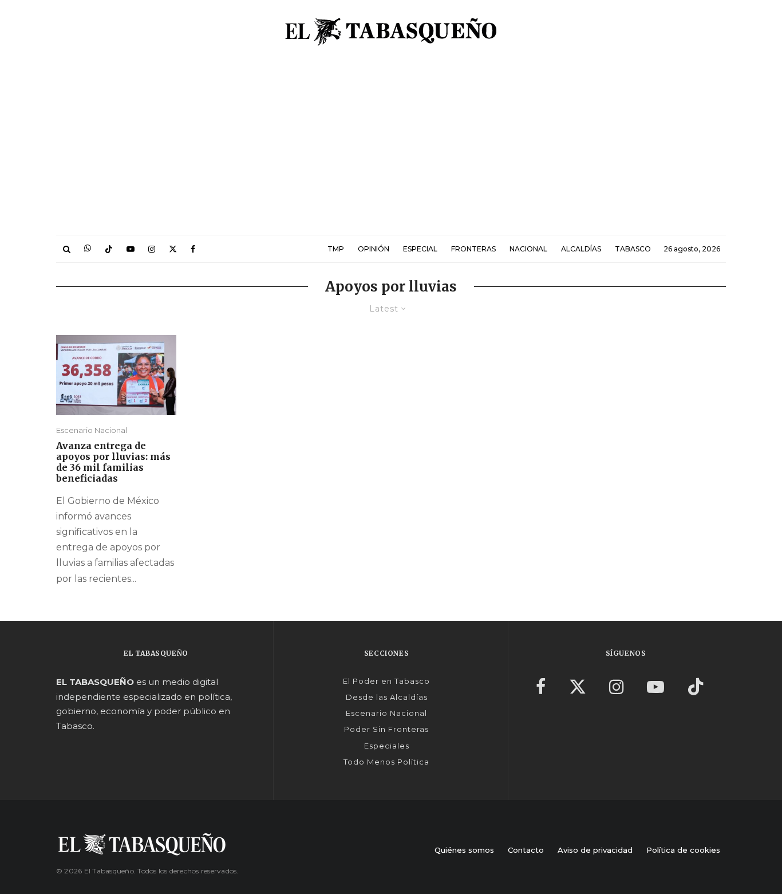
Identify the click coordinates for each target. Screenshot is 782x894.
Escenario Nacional (91, 430)
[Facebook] (193, 248)
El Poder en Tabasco (386, 681)
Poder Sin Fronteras (386, 729)
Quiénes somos (464, 849)
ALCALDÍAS (581, 249)
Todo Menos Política (386, 761)
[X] (173, 248)
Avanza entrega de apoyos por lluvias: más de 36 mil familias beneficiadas (113, 462)
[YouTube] (130, 248)
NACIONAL (528, 249)
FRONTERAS (473, 249)
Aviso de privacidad (595, 849)
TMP (335, 249)
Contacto (526, 849)
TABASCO (633, 249)
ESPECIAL (420, 249)
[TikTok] (109, 248)
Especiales (386, 745)
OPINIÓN (373, 249)
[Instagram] (151, 248)
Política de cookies (683, 849)
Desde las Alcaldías (387, 697)
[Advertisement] (391, 149)
